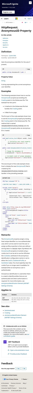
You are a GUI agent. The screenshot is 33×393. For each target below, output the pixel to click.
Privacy (11, 386)
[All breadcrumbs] (2, 22)
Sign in (30, 18)
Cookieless (7, 256)
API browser (9, 22)
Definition (5, 38)
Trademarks (4, 390)
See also (5, 47)
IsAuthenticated (10, 310)
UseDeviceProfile (18, 260)
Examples (5, 40)
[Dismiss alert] (30, 2)
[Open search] (25, 18)
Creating (4, 100)
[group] (16, 149)
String (3, 81)
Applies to (5, 45)
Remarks (5, 43)
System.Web (12, 55)
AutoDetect (5, 263)
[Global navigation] (1, 18)
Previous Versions (16, 383)
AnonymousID (5, 98)
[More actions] (30, 22)
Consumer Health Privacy (8, 388)
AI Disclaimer (5, 383)
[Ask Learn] (22, 22)
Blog (24, 383)
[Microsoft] (16, 18)
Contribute (4, 386)
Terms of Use (22, 388)
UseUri (10, 260)
